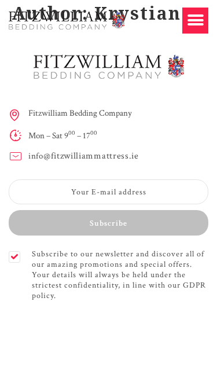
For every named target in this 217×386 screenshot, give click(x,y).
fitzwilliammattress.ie (95, 156)
